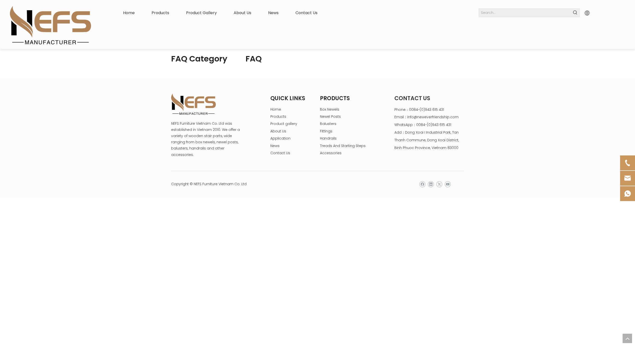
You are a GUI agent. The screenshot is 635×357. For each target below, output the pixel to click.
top (627, 338)
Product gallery (283, 123)
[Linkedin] (431, 184)
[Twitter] (439, 184)
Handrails (328, 138)
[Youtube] (447, 184)
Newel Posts (330, 116)
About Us (278, 131)
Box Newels (329, 109)
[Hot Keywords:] (575, 13)
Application (280, 138)
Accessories (331, 152)
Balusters (328, 123)
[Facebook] (422, 184)
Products (278, 116)
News (275, 145)
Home (275, 109)
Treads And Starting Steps (343, 145)
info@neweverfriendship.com (433, 117)
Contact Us (280, 152)
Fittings (326, 131)
